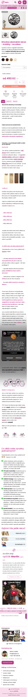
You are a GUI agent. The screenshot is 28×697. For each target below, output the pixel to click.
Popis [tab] (3, 101)
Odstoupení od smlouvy (10, 680)
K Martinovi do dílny (14, 577)
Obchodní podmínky (9, 671)
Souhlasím (14, 353)
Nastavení (10, 358)
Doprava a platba (8, 675)
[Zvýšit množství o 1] (23, 82)
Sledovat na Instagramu (15, 643)
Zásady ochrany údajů (9, 682)
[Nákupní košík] (19, 2)
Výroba (20, 539)
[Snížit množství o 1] (16, 82)
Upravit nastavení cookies (14, 695)
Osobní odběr (7, 673)
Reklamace (6, 678)
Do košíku (15, 86)
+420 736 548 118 (12, 8)
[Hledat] (14, 2)
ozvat (8, 407)
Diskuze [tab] (15, 101)
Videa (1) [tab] (8, 101)
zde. (19, 349)
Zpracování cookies (8, 684)
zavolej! (10, 422)
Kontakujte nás (7, 662)
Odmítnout (19, 358)
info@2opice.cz (14, 654)
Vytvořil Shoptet (15, 689)
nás (20, 544)
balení (20, 533)
